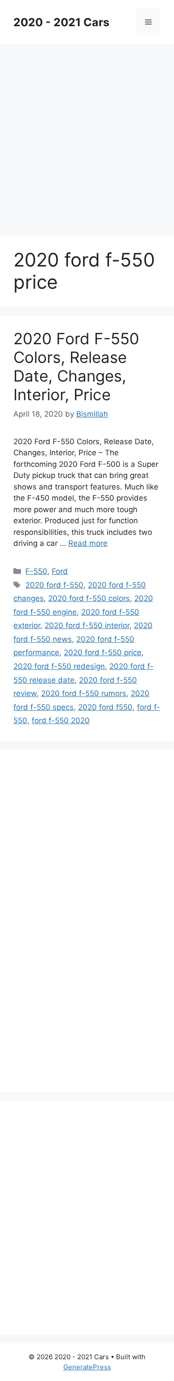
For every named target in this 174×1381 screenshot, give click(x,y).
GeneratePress (87, 1367)
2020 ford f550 (105, 707)
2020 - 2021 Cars (61, 22)
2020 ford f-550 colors (89, 598)
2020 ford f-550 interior (87, 625)
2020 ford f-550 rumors (83, 693)
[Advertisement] (87, 135)
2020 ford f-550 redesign (59, 666)
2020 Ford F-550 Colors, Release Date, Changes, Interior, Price (76, 366)
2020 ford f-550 (54, 585)
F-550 (36, 571)
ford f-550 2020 (61, 720)
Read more (88, 543)
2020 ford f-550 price (102, 652)
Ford (60, 571)
